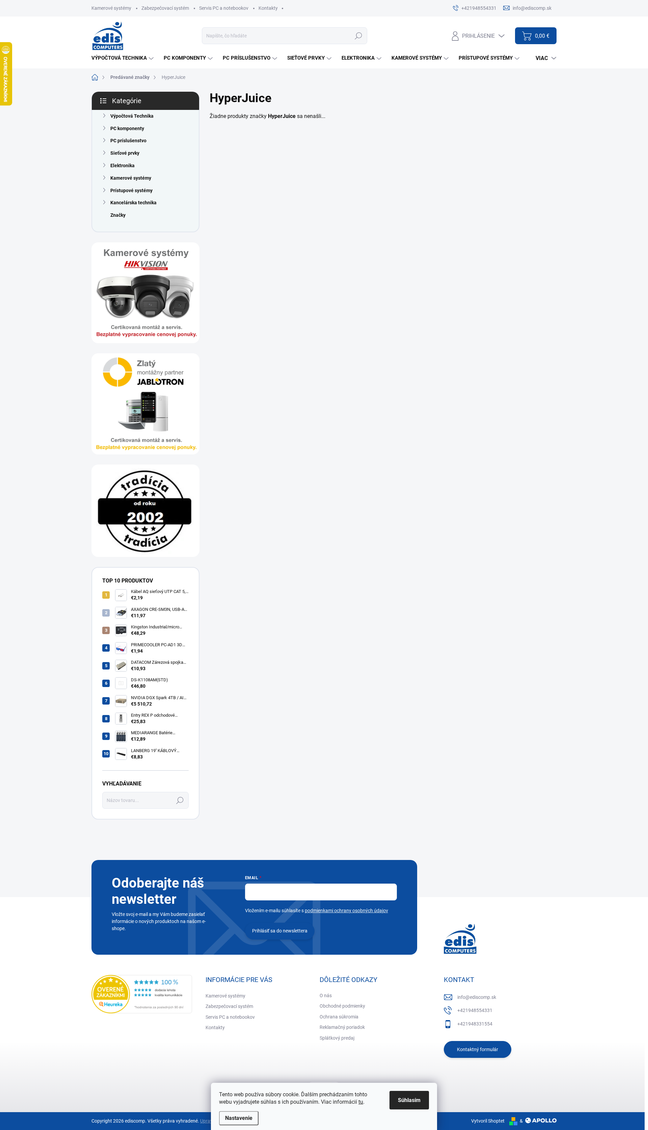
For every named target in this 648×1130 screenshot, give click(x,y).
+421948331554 (474, 1024)
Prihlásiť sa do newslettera (279, 930)
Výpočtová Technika (132, 116)
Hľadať (358, 35)
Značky (118, 215)
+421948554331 (474, 1010)
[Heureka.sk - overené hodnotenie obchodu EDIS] (141, 994)
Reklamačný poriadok (342, 1027)
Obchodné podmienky (342, 1006)
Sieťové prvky (124, 153)
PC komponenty (127, 128)
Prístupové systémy (131, 190)
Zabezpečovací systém (165, 8)
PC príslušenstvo (128, 140)
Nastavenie (238, 1118)
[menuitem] (123, 58)
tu (360, 1102)
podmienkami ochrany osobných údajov (346, 910)
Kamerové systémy (111, 8)
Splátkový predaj (337, 1038)
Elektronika (122, 165)
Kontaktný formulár (477, 1049)
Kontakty (268, 8)
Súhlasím (409, 1100)
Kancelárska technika (133, 202)
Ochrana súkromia (339, 1016)
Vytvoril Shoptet (488, 1121)
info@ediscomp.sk (476, 997)
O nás (326, 995)
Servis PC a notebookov (223, 8)
